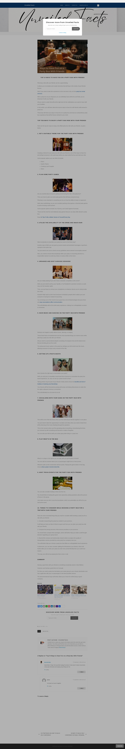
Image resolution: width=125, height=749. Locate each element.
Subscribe (76, 28)
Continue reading (62, 32)
